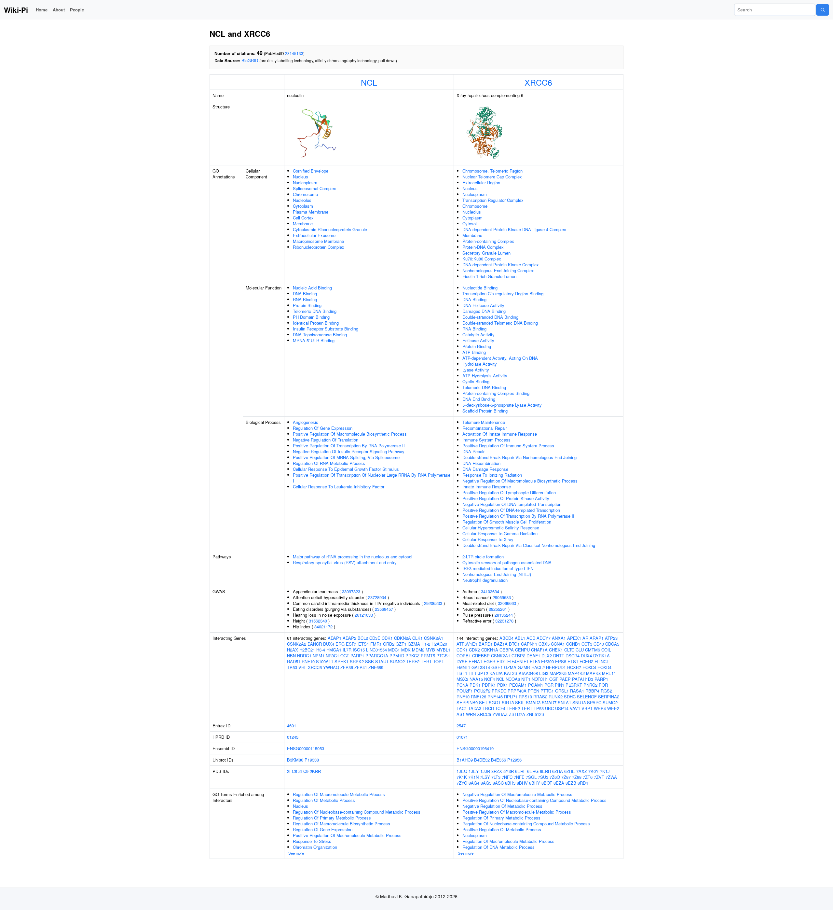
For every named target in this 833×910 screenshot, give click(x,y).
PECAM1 (518, 685)
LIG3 (543, 673)
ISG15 (359, 650)
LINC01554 (376, 650)
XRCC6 (538, 82)
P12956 (514, 760)
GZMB (524, 667)
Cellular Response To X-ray (487, 539)
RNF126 (478, 696)
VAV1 (575, 708)
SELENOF (587, 696)
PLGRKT (574, 685)
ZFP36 (346, 667)
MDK (406, 650)
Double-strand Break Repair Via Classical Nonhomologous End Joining (528, 545)
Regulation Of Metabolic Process (324, 800)
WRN (471, 714)
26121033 (364, 615)
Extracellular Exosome (314, 235)
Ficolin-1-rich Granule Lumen (489, 276)
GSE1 (497, 667)
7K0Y (593, 771)
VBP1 (587, 708)
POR (603, 685)
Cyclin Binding (475, 381)
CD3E (374, 638)
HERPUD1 (556, 667)
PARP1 (357, 655)
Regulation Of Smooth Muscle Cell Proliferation (506, 522)
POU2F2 (482, 691)
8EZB (571, 783)
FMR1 (376, 644)
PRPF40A (517, 691)
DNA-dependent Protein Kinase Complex (500, 264)
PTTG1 (547, 691)
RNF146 (495, 696)
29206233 (433, 603)
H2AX (292, 650)
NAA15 (476, 679)
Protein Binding (307, 305)
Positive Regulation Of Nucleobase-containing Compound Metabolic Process (534, 800)
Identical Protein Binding (316, 323)
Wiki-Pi (16, 9)
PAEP (565, 679)
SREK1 (341, 661)
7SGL (531, 777)
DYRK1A (601, 655)
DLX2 (546, 655)
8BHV (522, 783)
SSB (369, 661)
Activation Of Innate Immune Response (499, 434)
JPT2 (483, 673)
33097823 (351, 591)
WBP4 (600, 708)
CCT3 (586, 644)
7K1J (605, 771)
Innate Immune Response (486, 486)
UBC (549, 708)
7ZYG (462, 783)
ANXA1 (559, 638)
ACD (530, 638)
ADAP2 (349, 638)
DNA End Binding (478, 399)
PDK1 (475, 685)
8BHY (534, 783)
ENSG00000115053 (305, 748)
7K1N (473, 777)
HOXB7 (574, 667)
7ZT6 (588, 777)
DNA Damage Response (485, 469)
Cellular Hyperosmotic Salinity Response (500, 528)
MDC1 (394, 650)
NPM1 (318, 655)
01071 (462, 737)
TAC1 (462, 708)
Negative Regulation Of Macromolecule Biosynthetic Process (520, 481)
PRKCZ (412, 655)
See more (296, 853)
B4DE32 (482, 760)
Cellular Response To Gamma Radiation (500, 533)
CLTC (569, 650)
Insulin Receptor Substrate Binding (325, 329)
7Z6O (555, 777)
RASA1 (577, 691)
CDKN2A (402, 638)
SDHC (570, 696)
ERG (340, 644)
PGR (548, 685)
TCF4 (500, 708)
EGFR (489, 661)
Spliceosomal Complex (314, 188)
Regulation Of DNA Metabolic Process (498, 847)
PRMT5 (428, 655)
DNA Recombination (481, 463)
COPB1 (464, 655)
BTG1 (514, 644)
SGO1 (494, 702)
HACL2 (538, 667)
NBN (291, 655)
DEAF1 (533, 655)
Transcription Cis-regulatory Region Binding (502, 293)
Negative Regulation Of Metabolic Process (502, 806)
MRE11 (609, 673)
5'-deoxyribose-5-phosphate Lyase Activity (502, 405)
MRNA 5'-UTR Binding (314, 340)
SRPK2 (357, 661)
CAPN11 (529, 644)
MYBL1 (443, 650)
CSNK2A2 (296, 644)
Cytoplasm (303, 206)
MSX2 (462, 679)
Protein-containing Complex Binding (495, 393)
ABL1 (520, 638)
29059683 (502, 597)
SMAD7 (549, 702)
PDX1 (502, 685)
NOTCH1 (540, 679)
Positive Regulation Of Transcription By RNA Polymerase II (349, 445)
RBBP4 (592, 691)
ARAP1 (597, 638)
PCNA (462, 685)
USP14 (561, 708)
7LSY (485, 777)
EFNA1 (475, 661)
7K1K (462, 777)
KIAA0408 (528, 673)
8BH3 (510, 783)
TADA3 (474, 708)
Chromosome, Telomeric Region (492, 171)
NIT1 (525, 679)
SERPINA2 (608, 696)
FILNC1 (601, 661)
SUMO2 (397, 661)
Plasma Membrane (310, 212)
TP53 (292, 667)
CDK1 (387, 638)
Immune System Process (486, 440)
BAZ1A (501, 644)
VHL (302, 667)
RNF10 (308, 661)
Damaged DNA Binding (484, 311)
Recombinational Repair (484, 428)
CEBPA (506, 650)
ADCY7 (544, 638)
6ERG (533, 771)
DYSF (462, 661)
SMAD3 (533, 702)
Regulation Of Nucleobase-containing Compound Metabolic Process (356, 812)
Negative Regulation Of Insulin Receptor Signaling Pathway (348, 451)
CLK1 (417, 638)
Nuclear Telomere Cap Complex (492, 177)
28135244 (504, 615)
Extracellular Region (481, 182)
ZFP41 (360, 667)
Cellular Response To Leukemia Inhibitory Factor (338, 486)
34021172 (323, 626)
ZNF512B (535, 714)
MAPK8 (593, 673)
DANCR (314, 644)
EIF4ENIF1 (517, 661)
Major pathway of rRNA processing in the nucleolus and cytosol (352, 556)
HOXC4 (589, 667)
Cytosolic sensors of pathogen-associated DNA (507, 562)
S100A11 (324, 661)
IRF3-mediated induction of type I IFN (497, 568)
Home (42, 10)
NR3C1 (332, 655)
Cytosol (469, 223)
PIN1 (559, 685)
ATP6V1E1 (467, 644)
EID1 (501, 661)
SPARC (594, 702)
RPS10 (525, 696)
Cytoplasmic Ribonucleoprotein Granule (330, 229)
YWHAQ (331, 667)
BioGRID (249, 60)
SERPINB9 (467, 702)
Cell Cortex (303, 218)
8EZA (558, 783)
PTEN (533, 691)
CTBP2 (518, 655)
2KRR (315, 771)
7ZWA (611, 777)
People (77, 10)
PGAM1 (535, 685)
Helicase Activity (478, 340)
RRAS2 (540, 696)
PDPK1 (489, 685)
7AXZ (581, 771)
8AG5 (486, 783)
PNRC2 (590, 685)
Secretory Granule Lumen (486, 253)
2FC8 (292, 771)
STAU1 (382, 661)
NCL (369, 82)
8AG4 (474, 783)
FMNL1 (463, 667)
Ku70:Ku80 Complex (481, 259)
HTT (473, 673)
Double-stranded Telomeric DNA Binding (500, 323)
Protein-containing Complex (488, 241)
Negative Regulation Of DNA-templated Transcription (511, 504)
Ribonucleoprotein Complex (318, 247)
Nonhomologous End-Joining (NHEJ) (496, 574)
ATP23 (611, 638)
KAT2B (510, 673)
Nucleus (300, 177)
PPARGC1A (376, 655)
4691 (291, 725)
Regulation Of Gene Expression (322, 428)
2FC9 (303, 771)
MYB (430, 650)
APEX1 (574, 638)
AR (585, 638)
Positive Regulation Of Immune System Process (508, 445)
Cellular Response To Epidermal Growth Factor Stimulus (346, 469)
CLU (580, 650)
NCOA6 (513, 679)
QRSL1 (562, 691)
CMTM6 (592, 650)
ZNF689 (375, 667)
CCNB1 (573, 644)
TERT (426, 661)
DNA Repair (473, 451)
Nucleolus (302, 200)
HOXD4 (604, 667)
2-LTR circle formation (483, 556)
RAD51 (293, 661)
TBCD (488, 708)
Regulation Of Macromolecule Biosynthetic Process (341, 823)
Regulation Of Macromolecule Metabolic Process (339, 794)
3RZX (496, 771)
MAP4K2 (576, 673)
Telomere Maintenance (483, 422)
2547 (461, 725)
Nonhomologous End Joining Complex (498, 270)
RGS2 (606, 691)
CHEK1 (556, 650)
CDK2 (474, 650)
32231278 (504, 621)
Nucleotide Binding (480, 288)
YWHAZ (500, 714)
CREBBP (481, 655)
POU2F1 (465, 691)
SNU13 (579, 702)
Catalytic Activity (478, 334)
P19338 (312, 760)
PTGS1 (443, 655)
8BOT (546, 783)
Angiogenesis (305, 422)
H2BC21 (307, 650)
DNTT (558, 655)
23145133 (294, 53)
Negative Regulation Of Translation (325, 440)
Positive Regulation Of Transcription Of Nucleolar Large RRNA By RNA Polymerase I (371, 478)
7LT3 (495, 777)
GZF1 (401, 644)
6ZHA (557, 771)
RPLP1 (510, 696)
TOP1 (438, 661)
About (59, 10)
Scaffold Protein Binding (485, 411)
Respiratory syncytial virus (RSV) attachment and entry (345, 562)
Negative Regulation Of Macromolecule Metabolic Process (517, 794)
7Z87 (566, 777)
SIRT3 (508, 702)
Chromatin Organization (315, 847)
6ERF (520, 771)
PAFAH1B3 (582, 679)
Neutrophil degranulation (485, 580)
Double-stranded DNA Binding (490, 317)
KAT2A (496, 673)
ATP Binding (474, 352)
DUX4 (328, 644)
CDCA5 (612, 644)
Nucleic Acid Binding (312, 288)
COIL (606, 650)
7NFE (519, 777)
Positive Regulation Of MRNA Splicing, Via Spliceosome (346, 457)
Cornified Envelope (310, 171)
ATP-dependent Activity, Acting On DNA (500, 358)
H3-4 (320, 650)
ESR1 (351, 644)
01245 (292, 737)
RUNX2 (556, 696)
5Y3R (508, 771)
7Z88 (576, 777)
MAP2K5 (558, 673)
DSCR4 (573, 655)
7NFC (507, 777)
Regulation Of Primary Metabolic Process (332, 818)
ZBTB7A (517, 714)
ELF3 (535, 661)
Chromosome (305, 194)
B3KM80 (295, 760)
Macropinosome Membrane (318, 241)
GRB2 (388, 644)
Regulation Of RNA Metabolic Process (329, 463)
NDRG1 (304, 655)
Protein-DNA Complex (483, 247)
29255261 (498, 609)
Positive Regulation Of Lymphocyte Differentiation (509, 492)
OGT (344, 655)
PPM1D (396, 655)
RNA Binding (305, 299)
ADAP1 (334, 638)
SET (483, 702)
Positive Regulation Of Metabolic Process (501, 829)
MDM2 (418, 650)
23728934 (377, 597)
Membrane (303, 223)
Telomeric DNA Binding (314, 311)
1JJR (485, 771)
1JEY (474, 771)
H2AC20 (439, 644)
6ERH (545, 771)
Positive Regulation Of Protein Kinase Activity (505, 498)
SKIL (520, 702)
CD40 (599, 644)
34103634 (490, 591)
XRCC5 (484, 714)
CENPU (522, 650)
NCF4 (489, 679)
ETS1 (363, 644)
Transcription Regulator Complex (493, 200)
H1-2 (425, 644)
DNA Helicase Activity (483, 305)
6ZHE (569, 771)
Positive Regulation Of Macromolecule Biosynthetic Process (350, 434)
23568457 (384, 609)
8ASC (498, 783)
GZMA (414, 644)
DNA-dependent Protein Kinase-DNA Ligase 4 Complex (514, 229)
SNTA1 (564, 702)
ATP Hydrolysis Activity (484, 375)
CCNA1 (558, 644)
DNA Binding (305, 293)
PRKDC (499, 691)
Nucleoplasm (305, 182)
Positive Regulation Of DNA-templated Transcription (511, 510)
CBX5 (544, 644)
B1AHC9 (465, 760)
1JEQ (462, 771)
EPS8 (560, 661)
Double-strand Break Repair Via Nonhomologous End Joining (519, 457)
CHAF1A (539, 650)
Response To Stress (312, 841)
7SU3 (543, 777)
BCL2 (363, 638)
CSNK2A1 (433, 638)
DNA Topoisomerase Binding (320, 334)
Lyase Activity (475, 370)
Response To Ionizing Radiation (492, 475)
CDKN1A (489, 650)
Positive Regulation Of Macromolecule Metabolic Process (347, 835)
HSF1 (462, 673)
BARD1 (486, 644)
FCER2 (586, 661)
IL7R (347, 650)
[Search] (822, 10)
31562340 (318, 621)
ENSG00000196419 (475, 748)
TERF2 (412, 661)
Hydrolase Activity (479, 364)
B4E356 (498, 760)
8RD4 (583, 783)
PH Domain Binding (311, 317)
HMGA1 (333, 650)
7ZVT (599, 777)
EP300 (547, 661)
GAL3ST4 (480, 667)
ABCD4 (506, 638)
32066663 (507, 603)
